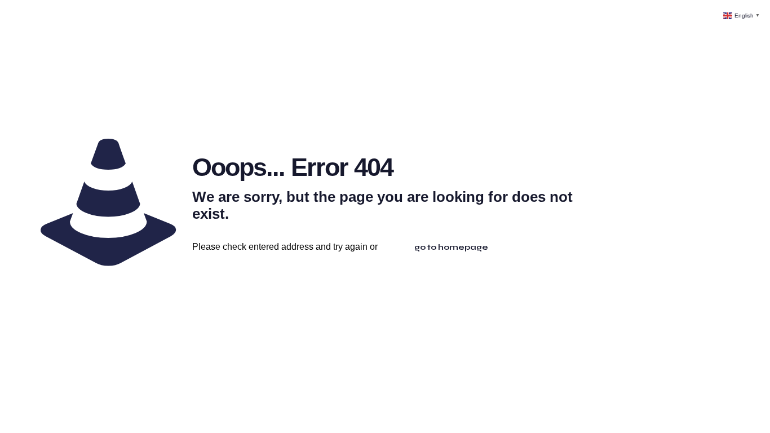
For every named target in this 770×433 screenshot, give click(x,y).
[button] (742, 15)
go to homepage (451, 247)
